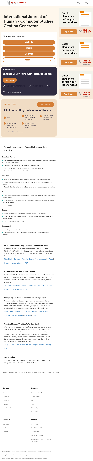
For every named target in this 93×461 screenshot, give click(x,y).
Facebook (6, 424)
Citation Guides (35, 396)
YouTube (50, 259)
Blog (4, 393)
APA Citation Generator (12, 285)
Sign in (87, 3)
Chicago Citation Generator (13, 311)
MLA (32, 404)
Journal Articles (40, 259)
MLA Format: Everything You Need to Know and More (26, 246)
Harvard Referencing (37, 412)
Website (25, 259)
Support (5, 404)
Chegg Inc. (6, 396)
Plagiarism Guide (38, 345)
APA (32, 400)
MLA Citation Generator (12, 259)
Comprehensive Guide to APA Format (19, 272)
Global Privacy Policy (37, 428)
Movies (13, 263)
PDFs (26, 263)
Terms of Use (35, 424)
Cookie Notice (35, 431)
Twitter (5, 428)
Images (6, 263)
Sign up (80, 3)
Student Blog (9, 357)
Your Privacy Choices (37, 435)
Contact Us (6, 400)
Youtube (5, 431)
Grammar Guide (26, 345)
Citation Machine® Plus (38, 393)
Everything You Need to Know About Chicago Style (25, 298)
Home (5, 372)
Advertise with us (8, 408)
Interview (20, 263)
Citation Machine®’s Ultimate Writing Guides (22, 324)
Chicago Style (35, 408)
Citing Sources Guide (11, 345)
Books (31, 259)
